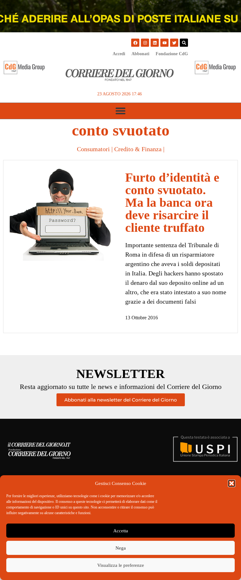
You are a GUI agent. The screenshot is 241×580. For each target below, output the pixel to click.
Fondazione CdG (172, 53)
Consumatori (93, 149)
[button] (231, 483)
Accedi (119, 53)
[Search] (184, 43)
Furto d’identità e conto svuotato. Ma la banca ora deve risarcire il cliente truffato (172, 202)
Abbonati (140, 53)
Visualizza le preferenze (120, 565)
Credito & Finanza (138, 149)
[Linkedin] (155, 43)
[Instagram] (145, 43)
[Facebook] (135, 43)
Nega (120, 548)
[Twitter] (174, 43)
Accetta (120, 530)
